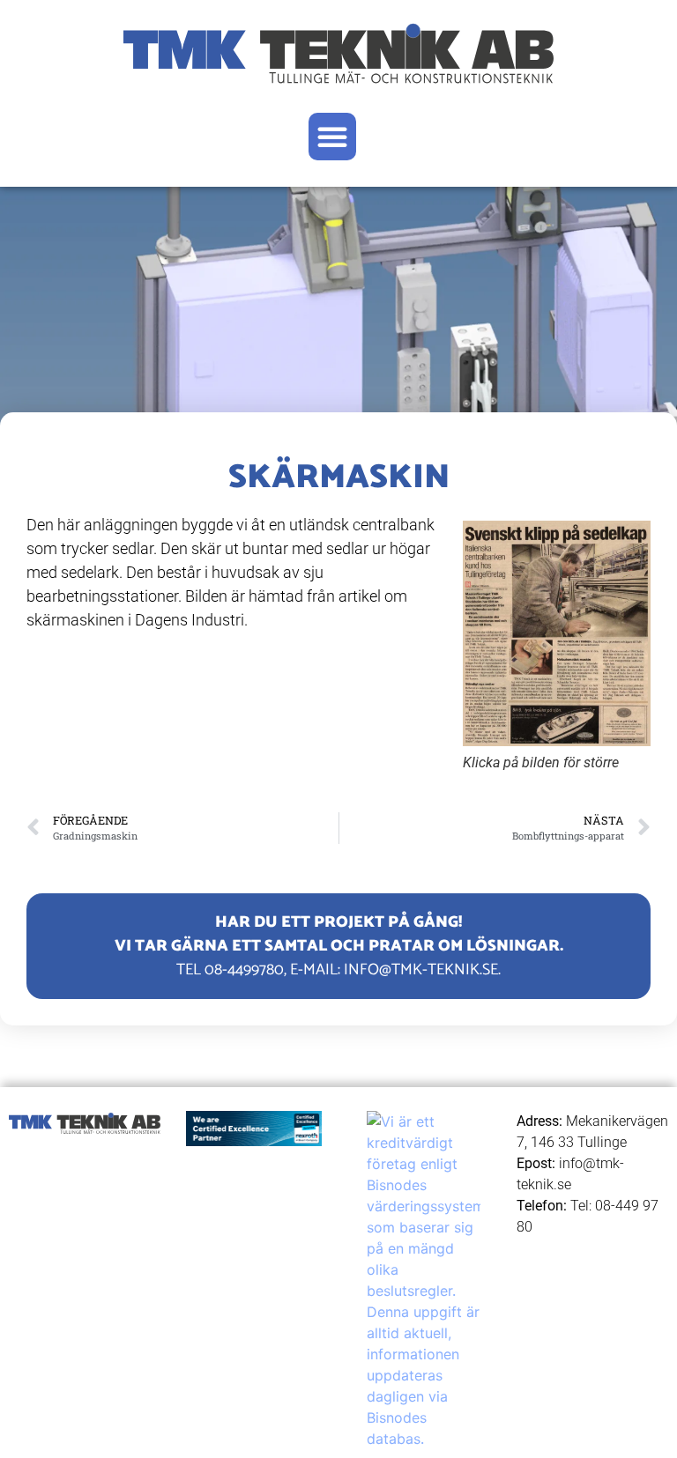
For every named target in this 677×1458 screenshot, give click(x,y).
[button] (332, 136)
